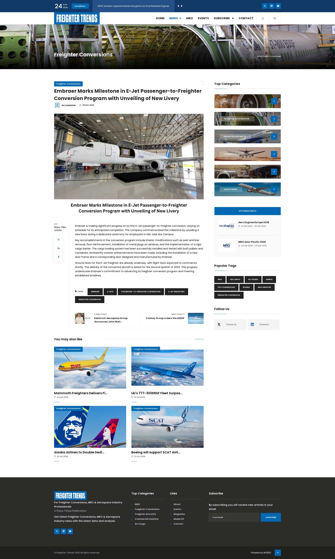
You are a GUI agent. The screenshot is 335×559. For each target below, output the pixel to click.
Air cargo (235, 279)
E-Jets (110, 291)
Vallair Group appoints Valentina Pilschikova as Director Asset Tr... (132, 6)
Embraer (95, 291)
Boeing (246, 287)
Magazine (179, 514)
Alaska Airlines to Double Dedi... (79, 452)
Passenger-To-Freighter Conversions (141, 291)
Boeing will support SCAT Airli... (155, 452)
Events (203, 18)
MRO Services (264, 287)
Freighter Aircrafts (145, 514)
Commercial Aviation (146, 518)
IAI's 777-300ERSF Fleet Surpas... (156, 393)
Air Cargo (140, 523)
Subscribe (222, 18)
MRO (189, 18)
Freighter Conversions (68, 83)
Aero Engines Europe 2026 (253, 222)
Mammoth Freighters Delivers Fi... (80, 393)
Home (160, 18)
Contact (246, 18)
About (177, 504)
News (173, 18)
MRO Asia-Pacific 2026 (252, 242)
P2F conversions (226, 287)
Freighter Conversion (90, 299)
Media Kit (179, 518)
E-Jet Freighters (176, 291)
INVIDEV (267, 552)
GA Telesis (253, 279)
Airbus (269, 279)
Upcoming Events (247, 211)
